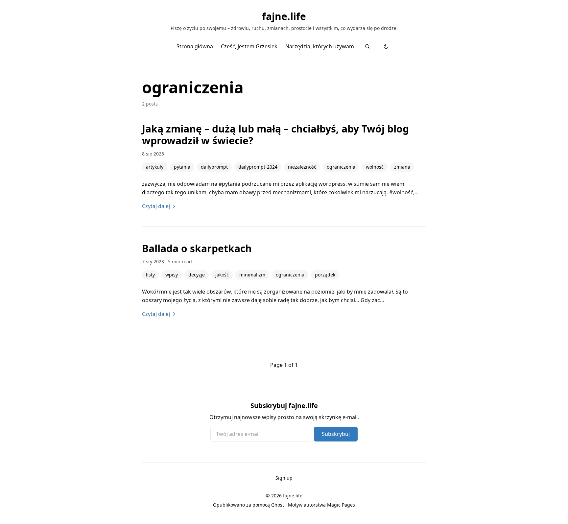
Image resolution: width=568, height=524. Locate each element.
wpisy (171, 275)
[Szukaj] (367, 46)
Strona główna (195, 46)
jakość (222, 275)
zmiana (402, 167)
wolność (375, 167)
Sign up (284, 478)
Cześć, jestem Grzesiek (249, 46)
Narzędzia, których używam (319, 46)
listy (150, 275)
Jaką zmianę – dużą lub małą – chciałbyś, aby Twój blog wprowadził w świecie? (275, 134)
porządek (325, 275)
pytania (182, 167)
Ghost (277, 505)
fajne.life (284, 16)
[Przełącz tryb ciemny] (386, 46)
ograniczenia (341, 167)
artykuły (154, 167)
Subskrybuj (336, 434)
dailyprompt (214, 167)
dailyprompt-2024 (257, 167)
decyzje (196, 275)
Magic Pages (341, 505)
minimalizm (252, 275)
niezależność (302, 167)
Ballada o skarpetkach (197, 248)
